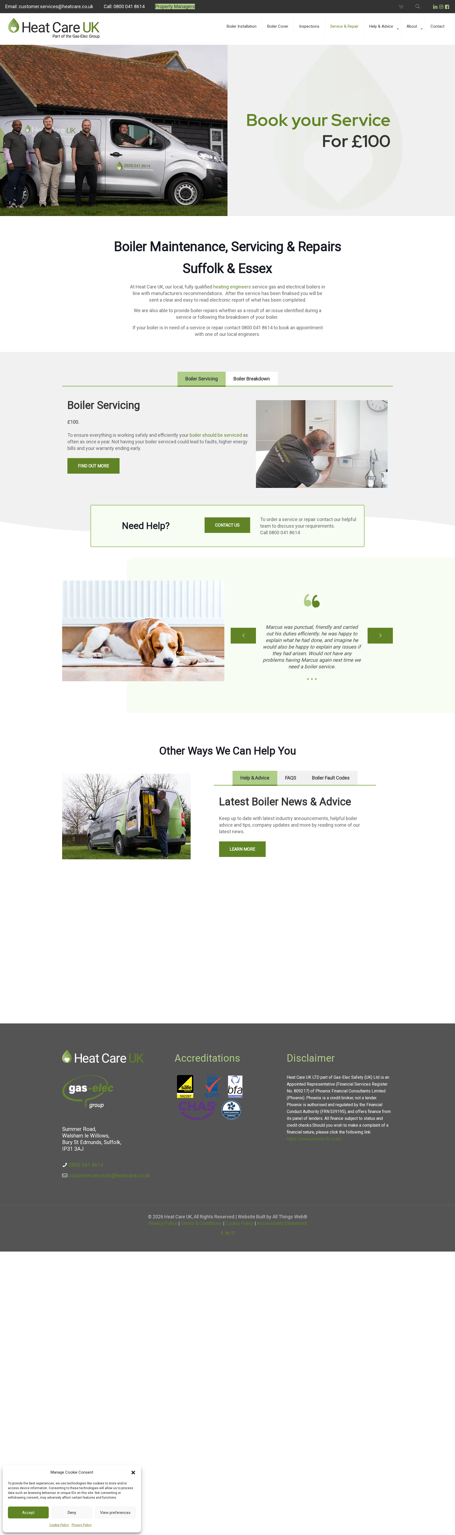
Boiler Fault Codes (331, 778)
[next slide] (380, 636)
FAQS (290, 778)
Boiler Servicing (201, 378)
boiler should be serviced (216, 435)
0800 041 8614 (129, 6)
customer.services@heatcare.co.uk (56, 6)
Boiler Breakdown (252, 378)
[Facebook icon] (222, 1232)
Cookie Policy (59, 1525)
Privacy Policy (82, 1525)
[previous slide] (243, 636)
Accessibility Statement (282, 1223)
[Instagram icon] (233, 1232)
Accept (28, 1512)
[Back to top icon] (429, 1524)
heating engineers (231, 287)
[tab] (201, 379)
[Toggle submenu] (382, 42)
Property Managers (175, 6)
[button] (133, 1472)
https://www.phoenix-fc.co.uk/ (314, 1138)
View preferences (115, 1512)
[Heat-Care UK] (53, 39)
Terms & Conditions (201, 1223)
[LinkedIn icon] (228, 1232)
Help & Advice (254, 778)
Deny (72, 1512)
